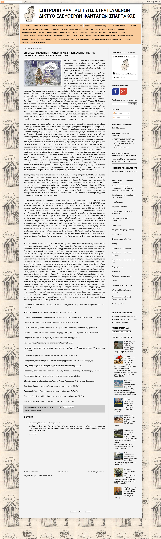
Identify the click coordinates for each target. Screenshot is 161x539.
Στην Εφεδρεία (117, 267)
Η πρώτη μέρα (117, 202)
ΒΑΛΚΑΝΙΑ (78, 26)
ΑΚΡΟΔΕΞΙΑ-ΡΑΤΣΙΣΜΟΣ (41, 26)
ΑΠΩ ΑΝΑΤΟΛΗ (57, 26)
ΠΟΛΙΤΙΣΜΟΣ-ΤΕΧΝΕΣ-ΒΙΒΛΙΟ (41, 39)
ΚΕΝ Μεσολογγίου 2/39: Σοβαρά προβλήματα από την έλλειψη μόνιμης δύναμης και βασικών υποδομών (125, 459)
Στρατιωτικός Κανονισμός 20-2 (125, 319)
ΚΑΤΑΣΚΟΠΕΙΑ (52, 32)
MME (28, 26)
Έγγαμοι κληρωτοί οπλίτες (122, 239)
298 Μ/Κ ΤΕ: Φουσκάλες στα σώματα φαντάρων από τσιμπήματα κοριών (124, 421)
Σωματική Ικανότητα (119, 207)
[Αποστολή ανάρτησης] (60, 407)
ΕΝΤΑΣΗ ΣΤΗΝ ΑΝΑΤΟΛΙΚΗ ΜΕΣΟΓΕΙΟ (35, 29)
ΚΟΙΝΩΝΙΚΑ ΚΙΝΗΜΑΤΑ (98, 32)
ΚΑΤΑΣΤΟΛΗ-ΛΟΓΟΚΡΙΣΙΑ (69, 32)
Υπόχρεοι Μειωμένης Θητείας (123, 230)
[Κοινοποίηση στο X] (69, 407)
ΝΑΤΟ (75, 36)
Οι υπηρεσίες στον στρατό (122, 285)
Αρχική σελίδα (63, 472)
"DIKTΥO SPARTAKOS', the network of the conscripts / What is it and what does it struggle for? (124, 142)
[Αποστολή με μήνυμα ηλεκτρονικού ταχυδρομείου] (64, 407)
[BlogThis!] (66, 407)
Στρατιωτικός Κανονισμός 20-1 (125, 317)
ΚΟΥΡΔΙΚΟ (113, 32)
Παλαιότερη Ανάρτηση (96, 472)
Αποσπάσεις (116, 225)
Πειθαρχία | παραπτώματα (121, 276)
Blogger (88, 512)
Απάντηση (33, 434)
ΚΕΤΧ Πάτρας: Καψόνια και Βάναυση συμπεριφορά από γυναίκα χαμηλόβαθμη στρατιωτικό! (124, 347)
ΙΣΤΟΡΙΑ (41, 32)
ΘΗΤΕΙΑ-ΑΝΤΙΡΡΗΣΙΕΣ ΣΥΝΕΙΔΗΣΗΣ (103, 29)
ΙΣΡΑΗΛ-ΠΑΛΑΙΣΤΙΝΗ (29, 32)
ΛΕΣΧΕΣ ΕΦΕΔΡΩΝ (44, 36)
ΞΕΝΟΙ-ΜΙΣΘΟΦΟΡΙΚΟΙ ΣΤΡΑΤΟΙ (104, 36)
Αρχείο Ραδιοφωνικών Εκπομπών (124, 172)
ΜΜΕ (68, 36)
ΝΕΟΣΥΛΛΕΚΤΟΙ (85, 36)
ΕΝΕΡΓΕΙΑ (133, 26)
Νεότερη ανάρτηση (31, 472)
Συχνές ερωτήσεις (118, 304)
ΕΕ (109, 26)
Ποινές (114, 281)
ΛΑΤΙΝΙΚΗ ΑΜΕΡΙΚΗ (28, 36)
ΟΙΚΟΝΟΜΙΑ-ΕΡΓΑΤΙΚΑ (125, 36)
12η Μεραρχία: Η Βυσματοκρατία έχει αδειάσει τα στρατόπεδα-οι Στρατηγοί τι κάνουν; (125, 493)
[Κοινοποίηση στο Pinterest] (73, 407)
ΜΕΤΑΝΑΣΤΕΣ (59, 36)
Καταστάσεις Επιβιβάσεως (122, 248)
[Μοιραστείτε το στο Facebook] (71, 407)
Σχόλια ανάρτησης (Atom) (43, 476)
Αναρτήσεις (119, 113)
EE (22, 26)
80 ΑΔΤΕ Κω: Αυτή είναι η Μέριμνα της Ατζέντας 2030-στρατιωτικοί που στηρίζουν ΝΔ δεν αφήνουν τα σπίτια (125, 436)
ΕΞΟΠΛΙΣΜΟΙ (55, 29)
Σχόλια (117, 117)
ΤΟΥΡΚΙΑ (25, 42)
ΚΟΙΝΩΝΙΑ (84, 32)
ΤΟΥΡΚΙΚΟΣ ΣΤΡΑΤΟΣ (38, 42)
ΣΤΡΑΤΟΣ (127, 39)
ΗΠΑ (86, 29)
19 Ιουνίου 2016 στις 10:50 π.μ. (50, 423)
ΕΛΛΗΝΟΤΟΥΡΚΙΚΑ (120, 26)
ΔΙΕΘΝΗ (88, 26)
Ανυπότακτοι (117, 234)
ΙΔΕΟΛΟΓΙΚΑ (122, 29)
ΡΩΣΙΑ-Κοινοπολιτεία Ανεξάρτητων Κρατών (107, 39)
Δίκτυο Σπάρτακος (99, 26)
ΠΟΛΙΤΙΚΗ (25, 39)
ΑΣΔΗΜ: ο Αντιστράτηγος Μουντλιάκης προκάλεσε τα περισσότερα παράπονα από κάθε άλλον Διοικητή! (124, 405)
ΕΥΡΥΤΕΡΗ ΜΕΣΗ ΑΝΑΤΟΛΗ (72, 29)
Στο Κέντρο (116, 271)
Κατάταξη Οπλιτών (121, 322)
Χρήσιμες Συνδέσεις (121, 148)
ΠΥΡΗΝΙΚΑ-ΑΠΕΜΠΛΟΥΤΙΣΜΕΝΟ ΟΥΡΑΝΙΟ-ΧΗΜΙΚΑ (71, 39)
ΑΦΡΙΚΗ (68, 26)
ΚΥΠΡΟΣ (122, 32)
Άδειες (114, 244)
